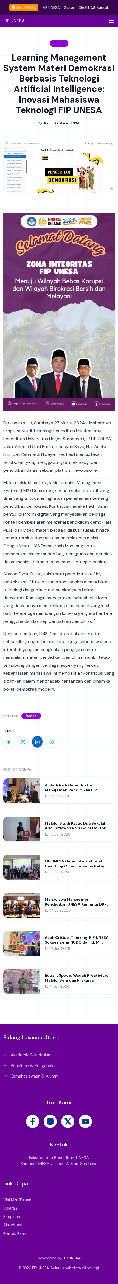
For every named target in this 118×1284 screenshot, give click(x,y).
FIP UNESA (51, 7)
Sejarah (10, 1208)
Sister (69, 7)
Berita (31, 715)
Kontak (102, 7)
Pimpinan (11, 1216)
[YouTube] (85, 1121)
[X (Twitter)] (67, 1121)
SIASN (84, 7)
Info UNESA (26, 7)
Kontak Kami (14, 1233)
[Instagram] (50, 1121)
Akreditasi (12, 1225)
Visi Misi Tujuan (17, 1200)
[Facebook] (32, 1121)
